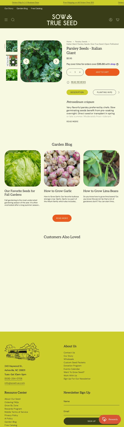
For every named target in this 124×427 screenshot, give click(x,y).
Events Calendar (72, 369)
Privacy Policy (11, 415)
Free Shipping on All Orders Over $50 (74, 3)
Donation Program (73, 365)
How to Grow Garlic (58, 191)
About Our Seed (12, 399)
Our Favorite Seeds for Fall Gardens (20, 193)
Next (56, 61)
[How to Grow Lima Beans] (101, 168)
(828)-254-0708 (13, 378)
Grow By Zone (11, 405)
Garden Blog (22, 8)
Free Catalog (36, 8)
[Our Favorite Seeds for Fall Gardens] (23, 168)
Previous (26, 61)
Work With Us (70, 375)
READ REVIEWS (78, 82)
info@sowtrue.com (15, 383)
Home (69, 41)
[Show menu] (6, 19)
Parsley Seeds (81, 41)
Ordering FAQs (12, 402)
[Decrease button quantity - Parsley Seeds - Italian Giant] (70, 72)
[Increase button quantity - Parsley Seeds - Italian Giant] (80, 72)
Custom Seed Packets (74, 362)
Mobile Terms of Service (16, 412)
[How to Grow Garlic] (62, 168)
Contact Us (69, 352)
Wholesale (69, 359)
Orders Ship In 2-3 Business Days (21, 3)
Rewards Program (13, 408)
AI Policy (9, 418)
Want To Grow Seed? (74, 372)
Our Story (9, 8)
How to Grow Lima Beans (100, 191)
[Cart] (117, 19)
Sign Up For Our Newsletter (77, 378)
